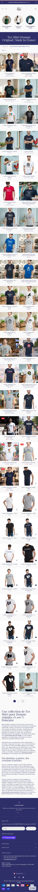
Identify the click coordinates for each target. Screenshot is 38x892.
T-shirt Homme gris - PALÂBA (9, 589)
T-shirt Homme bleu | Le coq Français (28, 411)
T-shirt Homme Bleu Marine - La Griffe (28, 642)
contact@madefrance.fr (10, 859)
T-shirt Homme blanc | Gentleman (9, 437)
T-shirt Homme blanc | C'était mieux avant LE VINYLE (28, 385)
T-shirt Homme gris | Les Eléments (9, 333)
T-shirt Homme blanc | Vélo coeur (28, 694)
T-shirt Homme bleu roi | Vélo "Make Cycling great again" (28, 281)
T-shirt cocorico (28, 151)
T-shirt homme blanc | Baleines (28, 307)
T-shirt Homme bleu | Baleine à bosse (9, 307)
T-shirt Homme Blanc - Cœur (9, 513)
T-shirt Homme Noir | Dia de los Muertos (28, 126)
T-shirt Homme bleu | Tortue (9, 151)
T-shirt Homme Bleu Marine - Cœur (28, 488)
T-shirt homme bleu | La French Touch (9, 385)
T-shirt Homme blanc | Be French (9, 177)
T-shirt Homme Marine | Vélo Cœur (28, 100)
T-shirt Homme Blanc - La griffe (28, 668)
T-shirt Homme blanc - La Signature (9, 616)
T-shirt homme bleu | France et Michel (9, 488)
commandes (10, 833)
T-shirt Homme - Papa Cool (29, 462)
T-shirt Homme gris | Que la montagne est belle (9, 359)
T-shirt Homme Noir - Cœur (9, 538)
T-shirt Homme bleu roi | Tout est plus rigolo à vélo (9, 255)
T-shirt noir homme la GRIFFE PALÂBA (9, 694)
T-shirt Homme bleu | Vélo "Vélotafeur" (9, 281)
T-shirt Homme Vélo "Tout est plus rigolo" (9, 229)
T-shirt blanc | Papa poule (9, 462)
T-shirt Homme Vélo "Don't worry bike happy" (29, 229)
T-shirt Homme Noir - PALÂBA (28, 564)
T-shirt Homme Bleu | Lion (9, 99)
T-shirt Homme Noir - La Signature (9, 642)
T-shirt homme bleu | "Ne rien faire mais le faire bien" (28, 203)
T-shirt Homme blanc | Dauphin (28, 333)
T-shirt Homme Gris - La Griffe (9, 667)
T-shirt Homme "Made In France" (9, 203)
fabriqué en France (27, 752)
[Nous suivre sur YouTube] (23, 877)
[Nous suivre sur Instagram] (19, 877)
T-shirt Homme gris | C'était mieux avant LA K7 (9, 411)
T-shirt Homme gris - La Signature (28, 616)
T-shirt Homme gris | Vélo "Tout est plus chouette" (28, 255)
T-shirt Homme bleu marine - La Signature (28, 590)
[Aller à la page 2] (23, 701)
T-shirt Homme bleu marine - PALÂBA (28, 539)
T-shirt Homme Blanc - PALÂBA (9, 564)
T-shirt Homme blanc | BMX (9, 125)
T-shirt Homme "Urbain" (28, 176)
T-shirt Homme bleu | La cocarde (28, 359)
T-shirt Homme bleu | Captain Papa (28, 437)
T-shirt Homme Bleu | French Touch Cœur (28, 74)
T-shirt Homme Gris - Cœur (29, 513)
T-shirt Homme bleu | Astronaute (9, 74)
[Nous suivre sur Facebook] (14, 877)
